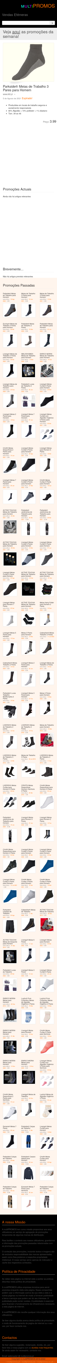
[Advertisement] (28, 153)
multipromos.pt (13, 1361)
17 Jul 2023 (50, 636)
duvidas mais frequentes (42, 1347)
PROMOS (44, 5)
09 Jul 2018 (32, 759)
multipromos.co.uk (45, 1361)
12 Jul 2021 (14, 885)
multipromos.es (28, 1361)
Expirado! (27, 98)
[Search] (52, 23)
